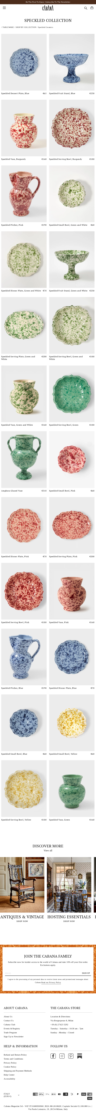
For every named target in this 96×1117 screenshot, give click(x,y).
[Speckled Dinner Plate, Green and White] (24, 259)
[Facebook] (53, 1056)
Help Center (9, 1075)
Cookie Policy (10, 1067)
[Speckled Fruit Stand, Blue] (71, 62)
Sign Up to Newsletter (14, 1037)
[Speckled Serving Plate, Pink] (71, 525)
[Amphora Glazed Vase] (24, 459)
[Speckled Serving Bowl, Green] (71, 394)
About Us (8, 1017)
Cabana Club (9, 1025)
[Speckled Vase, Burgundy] (24, 128)
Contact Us (9, 1021)
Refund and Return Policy (15, 1055)
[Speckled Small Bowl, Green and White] (71, 193)
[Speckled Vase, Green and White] (24, 394)
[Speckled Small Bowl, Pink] (71, 459)
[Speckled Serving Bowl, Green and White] (71, 325)
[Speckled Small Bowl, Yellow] (71, 722)
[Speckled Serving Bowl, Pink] (24, 591)
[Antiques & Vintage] (22, 885)
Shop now (22, 921)
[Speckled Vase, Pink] (71, 591)
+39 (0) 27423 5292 (59, 1025)
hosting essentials (69, 916)
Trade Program (10, 1033)
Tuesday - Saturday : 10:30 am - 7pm (66, 1029)
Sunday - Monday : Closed (62, 1033)
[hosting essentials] (69, 885)
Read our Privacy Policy (51, 982)
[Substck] (79, 1056)
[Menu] (4, 7)
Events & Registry (12, 1029)
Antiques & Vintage (22, 916)
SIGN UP (86, 973)
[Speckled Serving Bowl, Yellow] (24, 788)
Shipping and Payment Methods (18, 1071)
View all (48, 850)
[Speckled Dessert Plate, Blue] (24, 62)
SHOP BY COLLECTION (26, 27)
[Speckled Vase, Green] (71, 788)
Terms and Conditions (13, 1059)
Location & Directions (60, 1017)
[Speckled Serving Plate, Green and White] (24, 325)
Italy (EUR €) (7, 1095)
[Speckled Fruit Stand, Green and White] (71, 259)
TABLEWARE (8, 27)
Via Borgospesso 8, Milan (61, 1021)
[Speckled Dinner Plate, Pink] (24, 525)
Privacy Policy (10, 1063)
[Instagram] (62, 1056)
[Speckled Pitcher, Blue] (24, 657)
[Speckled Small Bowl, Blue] (24, 722)
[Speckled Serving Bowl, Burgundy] (71, 128)
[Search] (85, 8)
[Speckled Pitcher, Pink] (24, 193)
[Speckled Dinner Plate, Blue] (71, 657)
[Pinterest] (71, 1056)
